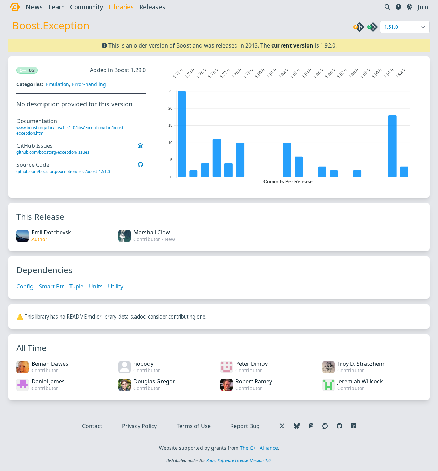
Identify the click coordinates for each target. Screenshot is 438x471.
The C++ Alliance (259, 448)
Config (25, 286)
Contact (92, 426)
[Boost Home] (15, 7)
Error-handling (89, 84)
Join (422, 7)
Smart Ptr (51, 286)
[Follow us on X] (282, 426)
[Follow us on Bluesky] (297, 426)
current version (292, 45)
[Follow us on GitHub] (339, 426)
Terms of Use (194, 426)
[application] (288, 124)
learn (56, 7)
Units (96, 286)
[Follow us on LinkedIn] (353, 426)
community (86, 7)
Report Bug (245, 426)
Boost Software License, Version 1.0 (238, 460)
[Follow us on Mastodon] (311, 426)
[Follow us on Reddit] (325, 426)
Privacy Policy (139, 426)
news (34, 7)
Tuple (76, 286)
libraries (121, 7)
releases (152, 7)
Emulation (57, 84)
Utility (115, 286)
